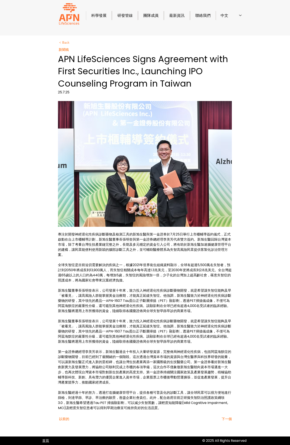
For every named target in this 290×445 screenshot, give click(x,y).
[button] (73, 42)
